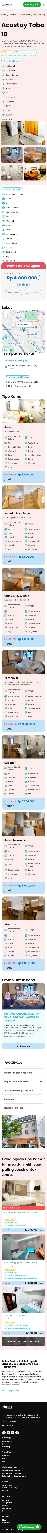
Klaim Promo (23, 1046)
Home (3, 14)
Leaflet (42, 352)
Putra (4, 1458)
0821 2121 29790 (11, 1421)
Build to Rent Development (14, 1476)
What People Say (9, 1488)
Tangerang (7, 1503)
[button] (23, 329)
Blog (4, 1520)
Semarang (6, 1508)
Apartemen (7, 1441)
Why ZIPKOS (7, 1485)
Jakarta (12, 14)
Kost (4, 1444)
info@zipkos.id (10, 1425)
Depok (5, 1505)
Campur (6, 1455)
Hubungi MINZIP (34, 293)
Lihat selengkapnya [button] (10, 1390)
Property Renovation (11, 1470)
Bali (3, 1511)
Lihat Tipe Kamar (13, 293)
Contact (6, 1522)
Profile (5, 1490)
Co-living (6, 1446)
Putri (4, 1461)
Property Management (12, 1473)
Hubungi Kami (33, 4)
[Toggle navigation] (43, 4)
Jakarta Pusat (24, 14)
